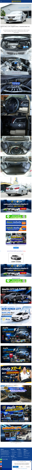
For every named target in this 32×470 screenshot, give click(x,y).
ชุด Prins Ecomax (14, 454)
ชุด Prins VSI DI (13, 450)
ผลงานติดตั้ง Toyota (7, 25)
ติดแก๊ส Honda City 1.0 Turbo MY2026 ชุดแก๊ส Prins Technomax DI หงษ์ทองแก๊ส (16, 304)
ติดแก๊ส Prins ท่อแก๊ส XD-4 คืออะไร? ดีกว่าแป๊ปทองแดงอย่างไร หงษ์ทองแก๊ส (16, 383)
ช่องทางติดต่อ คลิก (26, 457)
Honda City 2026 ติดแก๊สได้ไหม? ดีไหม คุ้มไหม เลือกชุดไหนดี (16, 324)
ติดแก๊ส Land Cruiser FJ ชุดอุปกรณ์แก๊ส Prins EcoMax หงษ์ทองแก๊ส (16, 363)
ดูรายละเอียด (28, 466)
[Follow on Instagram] (2, 459)
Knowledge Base (20, 456)
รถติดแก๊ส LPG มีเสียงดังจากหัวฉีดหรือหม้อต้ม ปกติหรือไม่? (16, 442)
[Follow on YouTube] (7, 459)
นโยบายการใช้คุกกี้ (18, 468)
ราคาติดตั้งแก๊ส (19, 450)
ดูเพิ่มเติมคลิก (16, 247)
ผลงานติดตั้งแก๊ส (20, 453)
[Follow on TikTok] (4, 459)
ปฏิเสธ (22, 466)
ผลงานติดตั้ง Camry (3, 25)
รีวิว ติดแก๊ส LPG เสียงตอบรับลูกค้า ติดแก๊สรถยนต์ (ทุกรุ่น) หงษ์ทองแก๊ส (16, 245)
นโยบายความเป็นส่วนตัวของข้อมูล (23, 468)
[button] (30, 461)
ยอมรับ (15, 466)
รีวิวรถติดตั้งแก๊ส (19, 452)
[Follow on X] (5, 459)
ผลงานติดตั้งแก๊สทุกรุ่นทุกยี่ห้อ (13, 25)
